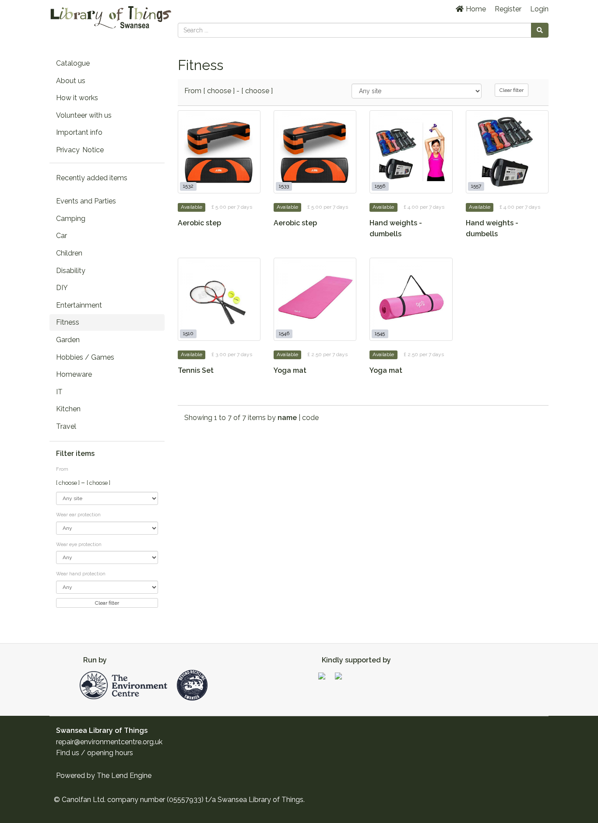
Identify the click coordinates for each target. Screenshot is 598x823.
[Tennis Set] (219, 299)
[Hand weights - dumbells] (411, 151)
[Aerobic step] (219, 151)
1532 (188, 186)
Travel (66, 426)
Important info (79, 132)
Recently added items (91, 178)
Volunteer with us (84, 115)
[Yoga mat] (315, 299)
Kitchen (68, 409)
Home (475, 9)
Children (69, 253)
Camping (70, 218)
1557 (476, 186)
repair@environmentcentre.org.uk (109, 742)
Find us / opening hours (94, 753)
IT (59, 392)
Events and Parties (86, 201)
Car (61, 235)
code (310, 417)
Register (508, 9)
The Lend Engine (124, 775)
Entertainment (79, 305)
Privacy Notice (80, 150)
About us (70, 81)
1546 (284, 334)
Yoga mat (290, 370)
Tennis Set (196, 370)
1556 (380, 186)
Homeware (74, 374)
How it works (77, 98)
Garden (68, 340)
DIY (62, 288)
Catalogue (73, 63)
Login (539, 9)
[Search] (540, 30)
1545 (380, 334)
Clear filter (107, 603)
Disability (70, 270)
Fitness (67, 322)
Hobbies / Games (85, 357)
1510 (188, 334)
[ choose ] (68, 483)
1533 (284, 186)
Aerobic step (199, 223)
